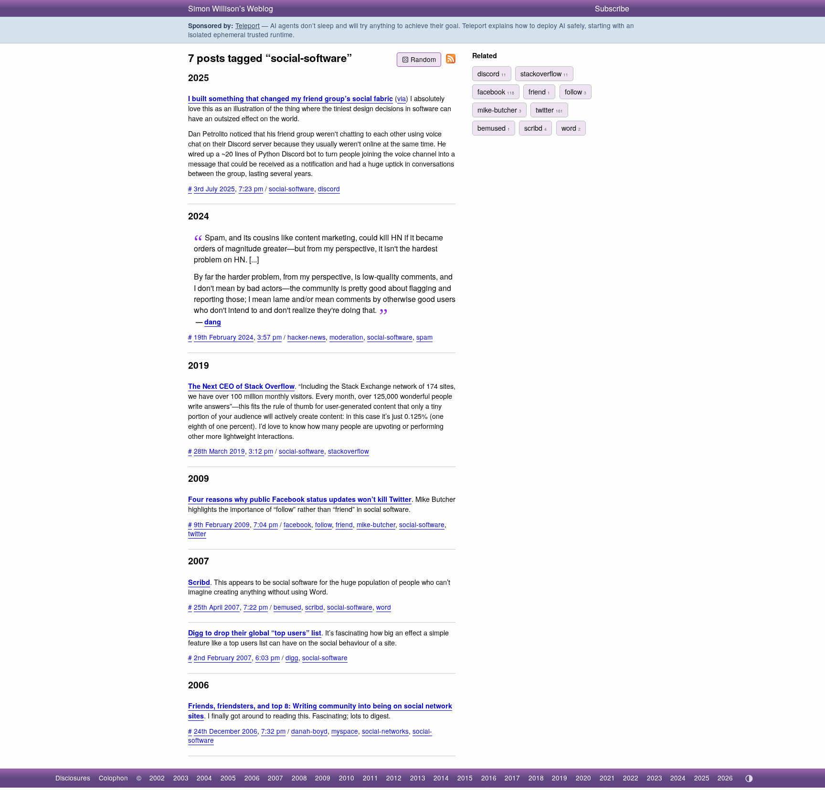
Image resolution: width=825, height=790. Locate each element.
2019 (559, 777)
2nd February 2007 (223, 657)
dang (212, 321)
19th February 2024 (224, 337)
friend (344, 524)
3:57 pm (269, 337)
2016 (489, 777)
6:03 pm (267, 657)
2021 (607, 777)
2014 (441, 777)
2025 (701, 777)
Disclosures (72, 777)
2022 (630, 777)
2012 (394, 777)
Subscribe (612, 8)
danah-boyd (309, 731)
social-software (291, 188)
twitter (197, 533)
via (401, 98)
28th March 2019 (219, 451)
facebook (297, 524)
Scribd (199, 582)
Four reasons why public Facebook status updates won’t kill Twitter (300, 499)
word (383, 607)
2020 (583, 777)
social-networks (385, 731)
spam (424, 337)
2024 (678, 777)
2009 (322, 777)
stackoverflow (348, 451)
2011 (370, 777)
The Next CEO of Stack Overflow (241, 386)
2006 (252, 777)
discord (329, 188)
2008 (299, 777)
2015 (465, 777)
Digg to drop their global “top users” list (254, 632)
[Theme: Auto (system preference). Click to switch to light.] (748, 778)
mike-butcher (376, 524)
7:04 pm (266, 524)
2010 (346, 777)
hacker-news (306, 337)
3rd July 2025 (214, 188)
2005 (228, 777)
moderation (346, 337)
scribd (314, 607)
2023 (654, 777)
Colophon (113, 777)
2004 (204, 777)
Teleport (247, 25)
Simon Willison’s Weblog (230, 8)
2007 (275, 777)
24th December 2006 (225, 731)
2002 (157, 777)
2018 (536, 777)
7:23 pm (251, 188)
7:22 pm (255, 607)
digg (292, 657)
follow (323, 524)
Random (423, 59)
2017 (512, 777)
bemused (287, 607)
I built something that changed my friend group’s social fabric (290, 98)
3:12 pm (261, 451)
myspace (344, 731)
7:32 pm (273, 731)
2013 (417, 777)
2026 (725, 777)
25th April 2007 (217, 607)
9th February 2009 (222, 524)
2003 (181, 777)
